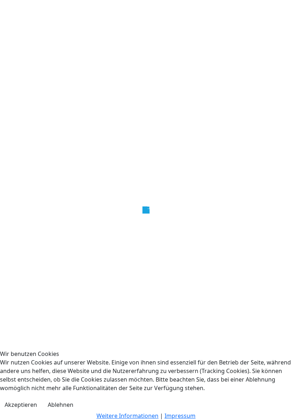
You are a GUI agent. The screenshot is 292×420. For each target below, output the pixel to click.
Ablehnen (60, 405)
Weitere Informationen (127, 416)
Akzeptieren (21, 405)
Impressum (180, 416)
